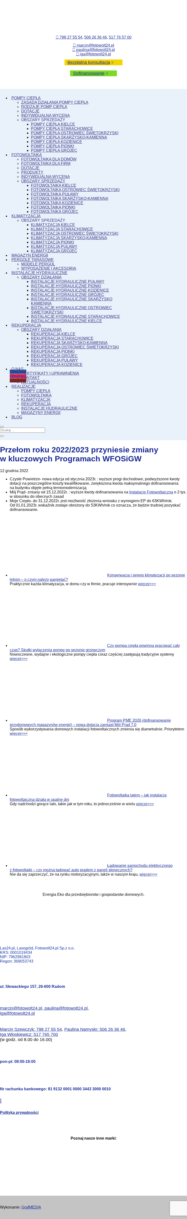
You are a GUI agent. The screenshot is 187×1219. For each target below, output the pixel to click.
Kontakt (30, 378)
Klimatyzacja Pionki (52, 242)
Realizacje (23, 386)
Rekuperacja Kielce (53, 334)
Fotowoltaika (26, 155)
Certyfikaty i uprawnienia (50, 373)
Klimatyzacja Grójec (54, 251)
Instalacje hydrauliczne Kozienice (70, 290)
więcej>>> (147, 584)
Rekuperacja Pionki (53, 351)
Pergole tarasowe (32, 260)
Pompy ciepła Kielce (53, 124)
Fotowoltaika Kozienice (57, 203)
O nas (17, 369)
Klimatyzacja (26, 216)
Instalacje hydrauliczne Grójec (67, 295)
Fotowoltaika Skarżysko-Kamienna (69, 198)
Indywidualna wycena (45, 115)
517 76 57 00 (120, 37)
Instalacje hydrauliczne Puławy (67, 281)
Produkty (32, 172)
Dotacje (30, 111)
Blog (16, 417)
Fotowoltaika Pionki (53, 207)
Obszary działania (41, 277)
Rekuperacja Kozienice (57, 365)
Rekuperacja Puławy (54, 360)
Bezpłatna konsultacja (88, 62)
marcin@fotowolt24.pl (93, 45)
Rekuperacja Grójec (54, 356)
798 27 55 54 (69, 37)
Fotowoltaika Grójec (54, 212)
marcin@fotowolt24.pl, (22, 1008)
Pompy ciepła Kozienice (56, 142)
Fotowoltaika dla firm (45, 163)
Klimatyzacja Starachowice (62, 229)
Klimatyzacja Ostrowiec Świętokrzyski (74, 233)
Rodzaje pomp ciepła (44, 107)
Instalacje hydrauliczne (39, 273)
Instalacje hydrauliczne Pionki (66, 286)
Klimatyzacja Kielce (53, 225)
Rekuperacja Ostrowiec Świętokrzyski (75, 347)
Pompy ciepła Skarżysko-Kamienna (69, 137)
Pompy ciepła (26, 98)
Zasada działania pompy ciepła (54, 102)
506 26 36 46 (95, 37)
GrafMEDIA (31, 1207)
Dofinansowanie (88, 73)
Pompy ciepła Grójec (54, 150)
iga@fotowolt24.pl (93, 54)
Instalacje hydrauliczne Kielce (66, 321)
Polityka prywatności (19, 1112)
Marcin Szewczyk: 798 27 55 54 (31, 1029)
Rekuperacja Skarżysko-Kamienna (69, 343)
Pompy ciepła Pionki (52, 146)
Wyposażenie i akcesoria (48, 268)
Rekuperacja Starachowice (62, 338)
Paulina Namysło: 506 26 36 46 (94, 1029)
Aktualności (35, 382)
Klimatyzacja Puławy (54, 247)
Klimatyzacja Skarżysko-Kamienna (69, 238)
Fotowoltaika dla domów (48, 159)
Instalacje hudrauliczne (49, 408)
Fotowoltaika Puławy (55, 194)
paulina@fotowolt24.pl (93, 50)
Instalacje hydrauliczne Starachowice (75, 316)
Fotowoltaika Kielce (53, 185)
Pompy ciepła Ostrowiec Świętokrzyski (74, 133)
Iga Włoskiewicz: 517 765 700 (29, 1034)
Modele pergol (38, 264)
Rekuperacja (26, 325)
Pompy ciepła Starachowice (62, 129)
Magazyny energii (40, 413)
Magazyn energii (29, 255)
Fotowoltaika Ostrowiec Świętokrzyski (75, 190)
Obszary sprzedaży (43, 181)
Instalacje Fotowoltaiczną (151, 492)
